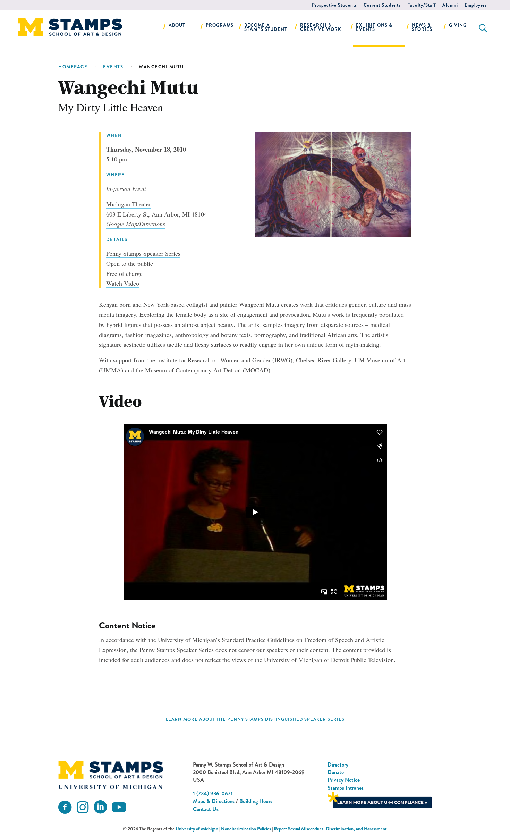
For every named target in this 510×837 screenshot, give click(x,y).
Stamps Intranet (346, 788)
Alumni (450, 5)
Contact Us (206, 809)
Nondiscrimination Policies (246, 829)
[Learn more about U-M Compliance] (380, 799)
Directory (338, 765)
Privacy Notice (344, 780)
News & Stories (422, 27)
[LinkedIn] (100, 807)
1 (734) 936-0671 (213, 793)
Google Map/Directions (135, 224)
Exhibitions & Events (374, 27)
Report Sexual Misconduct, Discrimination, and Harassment (330, 829)
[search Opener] (483, 28)
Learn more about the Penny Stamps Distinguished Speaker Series (255, 719)
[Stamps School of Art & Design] (110, 775)
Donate (336, 772)
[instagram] (82, 807)
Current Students (382, 5)
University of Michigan (197, 829)
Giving (458, 25)
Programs (219, 25)
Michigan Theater (128, 204)
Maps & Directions (214, 801)
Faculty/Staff (421, 5)
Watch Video (122, 283)
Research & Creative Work (320, 27)
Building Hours (255, 801)
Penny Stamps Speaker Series (143, 253)
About (177, 25)
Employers (476, 5)
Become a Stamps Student (265, 27)
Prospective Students (334, 5)
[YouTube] (119, 807)
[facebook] (64, 807)
